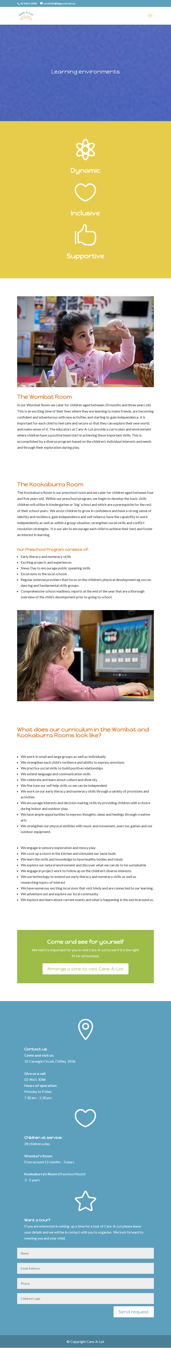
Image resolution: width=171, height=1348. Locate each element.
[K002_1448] (85, 700)
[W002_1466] (85, 386)
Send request (133, 1311)
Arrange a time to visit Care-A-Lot (85, 968)
